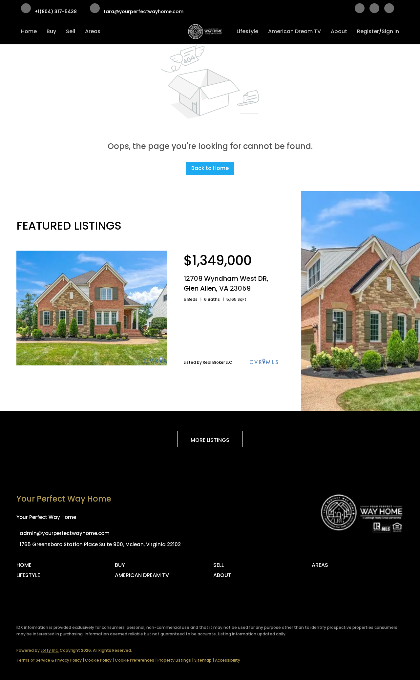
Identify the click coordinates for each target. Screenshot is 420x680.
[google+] (389, 9)
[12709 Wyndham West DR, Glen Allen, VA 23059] (91, 364)
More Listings (210, 440)
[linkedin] (374, 9)
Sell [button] (70, 31)
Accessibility (227, 660)
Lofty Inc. (50, 650)
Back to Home (210, 168)
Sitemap (203, 660)
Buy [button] (51, 31)
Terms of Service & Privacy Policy (49, 660)
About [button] (339, 31)
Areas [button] (92, 31)
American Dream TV (294, 31)
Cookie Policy (98, 660)
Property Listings (174, 660)
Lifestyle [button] (247, 31)
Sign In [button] (390, 31)
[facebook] (360, 9)
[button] (25, 567)
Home (29, 31)
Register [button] (368, 31)
